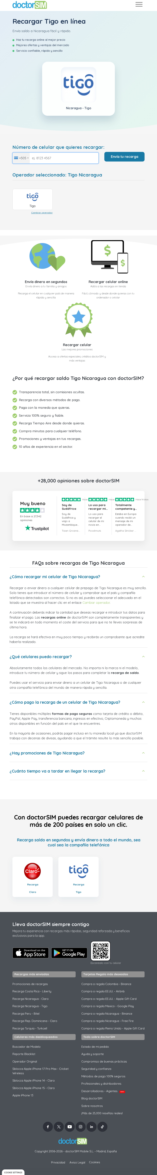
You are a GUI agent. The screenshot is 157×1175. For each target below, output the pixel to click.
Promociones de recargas (30, 984)
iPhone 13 (22, 1095)
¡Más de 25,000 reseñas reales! (102, 1113)
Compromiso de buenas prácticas (104, 1061)
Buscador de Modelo (26, 1046)
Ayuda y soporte (92, 1054)
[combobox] (21, 158)
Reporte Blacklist (23, 1054)
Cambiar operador (42, 212)
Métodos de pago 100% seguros (103, 1076)
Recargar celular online (108, 282)
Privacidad (58, 1162)
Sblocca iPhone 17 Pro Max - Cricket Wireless (40, 1071)
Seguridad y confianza (96, 1069)
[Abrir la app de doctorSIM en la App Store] (30, 953)
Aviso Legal (77, 1162)
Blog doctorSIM (91, 1098)
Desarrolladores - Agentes (102, 1091)
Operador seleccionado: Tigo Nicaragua (57, 175)
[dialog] (13, 1172)
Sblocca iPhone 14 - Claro (33, 1080)
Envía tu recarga (124, 156)
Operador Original (24, 1061)
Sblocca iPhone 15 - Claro (33, 1088)
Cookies (94, 1162)
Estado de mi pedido (95, 1046)
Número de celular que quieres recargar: (58, 147)
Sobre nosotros (92, 1106)
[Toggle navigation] (139, 5)
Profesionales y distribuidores (101, 1083)
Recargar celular (77, 345)
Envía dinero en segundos (46, 282)
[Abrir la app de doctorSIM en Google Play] (69, 953)
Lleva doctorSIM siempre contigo (50, 924)
